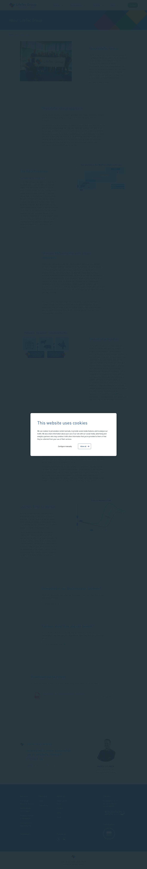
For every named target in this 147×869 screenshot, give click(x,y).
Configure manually (65, 446)
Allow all (83, 446)
